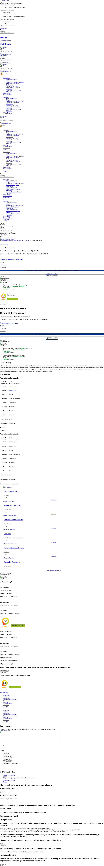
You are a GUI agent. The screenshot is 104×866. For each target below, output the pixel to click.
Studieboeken (9, 85)
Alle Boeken (6, 78)
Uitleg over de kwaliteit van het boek (11, 259)
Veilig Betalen (6, 698)
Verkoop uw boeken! (5, 730)
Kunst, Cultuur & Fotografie (13, 87)
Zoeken (2, 29)
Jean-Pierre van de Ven (14, 537)
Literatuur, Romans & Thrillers (13, 90)
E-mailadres (3, 670)
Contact (5, 149)
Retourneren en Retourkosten (10, 701)
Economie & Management (12, 83)
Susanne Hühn (4, 244)
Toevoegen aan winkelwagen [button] (54, 570)
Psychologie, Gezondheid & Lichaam (15, 82)
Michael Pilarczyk (7, 509)
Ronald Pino (6, 552)
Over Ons (5, 706)
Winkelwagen (5, 44)
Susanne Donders (23, 537)
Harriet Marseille (7, 566)
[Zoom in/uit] (0, 864)
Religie (8, 80)
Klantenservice (6, 148)
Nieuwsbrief (6, 705)
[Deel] (3, 864)
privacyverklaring (38, 851)
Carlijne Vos (6, 537)
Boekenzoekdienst (7, 94)
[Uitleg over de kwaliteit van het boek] (0, 256)
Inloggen (3, 37)
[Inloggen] (0, 34)
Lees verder (53, 500)
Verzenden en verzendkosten (10, 699)
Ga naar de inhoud (4, 0)
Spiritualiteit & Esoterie (11, 79)
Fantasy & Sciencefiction (12, 86)
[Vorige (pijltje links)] (0, 865)
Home (1, 240)
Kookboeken (9, 89)
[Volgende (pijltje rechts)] (2, 865)
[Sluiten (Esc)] (5, 864)
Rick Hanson (6, 495)
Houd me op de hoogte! (52, 275)
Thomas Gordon (7, 523)
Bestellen (5, 696)
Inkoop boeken (6, 93)
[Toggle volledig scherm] (2, 864)
